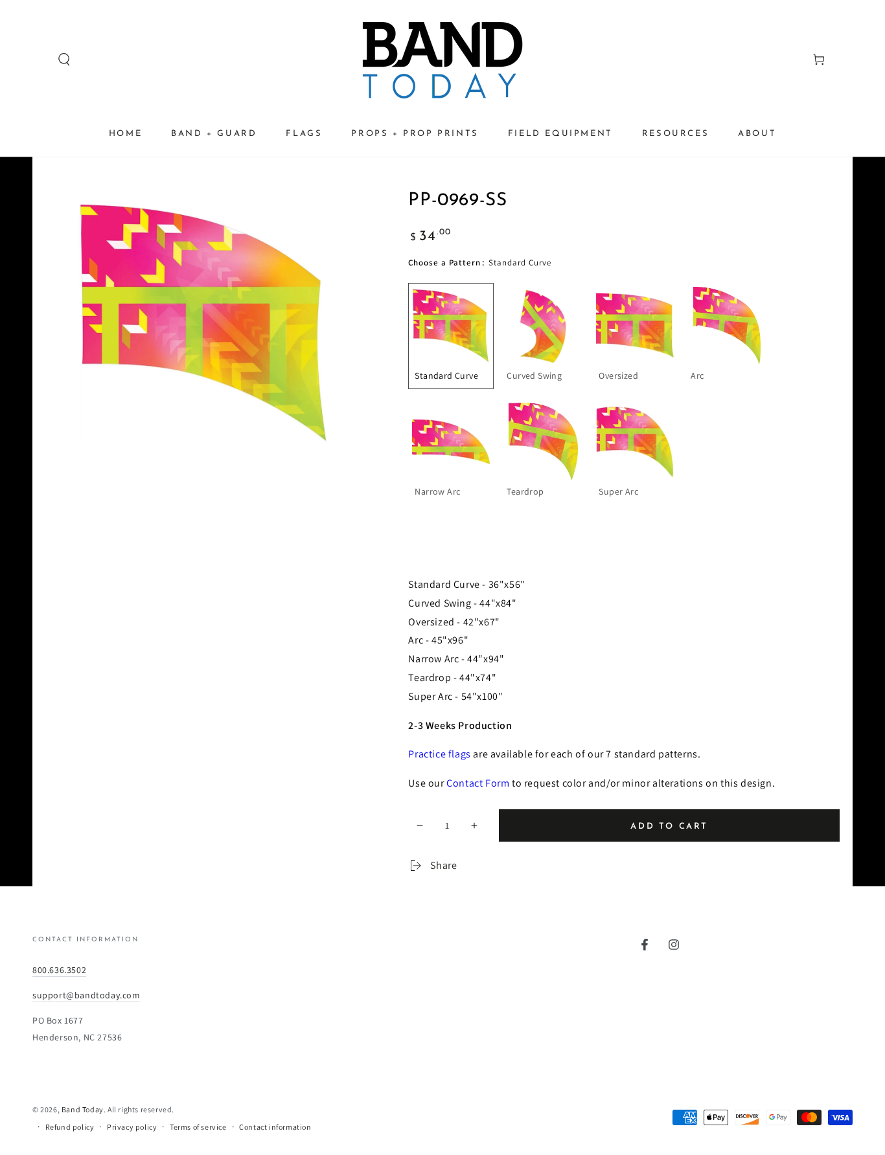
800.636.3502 (59, 970)
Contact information (275, 1127)
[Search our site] (39, 59)
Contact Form (477, 783)
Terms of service (198, 1127)
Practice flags (439, 754)
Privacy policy (132, 1127)
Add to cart (669, 826)
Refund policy (70, 1127)
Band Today (83, 1109)
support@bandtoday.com (86, 995)
